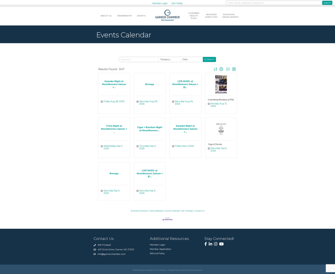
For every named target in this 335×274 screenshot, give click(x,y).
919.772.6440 (104, 245)
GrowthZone (196, 270)
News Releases (156, 211)
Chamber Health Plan (193, 15)
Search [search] (210, 59)
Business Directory (211, 15)
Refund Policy (157, 253)
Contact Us (199, 211)
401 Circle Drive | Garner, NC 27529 (116, 249)
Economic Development (229, 15)
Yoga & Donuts (215, 144)
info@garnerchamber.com (111, 254)
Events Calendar (172, 211)
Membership (123, 15)
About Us (105, 15)
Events (141, 15)
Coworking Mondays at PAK (221, 100)
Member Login (160, 3)
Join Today (177, 3)
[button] (215, 69)
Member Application (160, 249)
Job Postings (187, 211)
